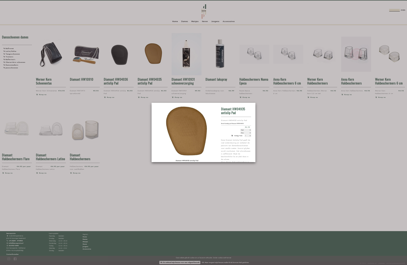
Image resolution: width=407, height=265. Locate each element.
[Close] (255, 103)
